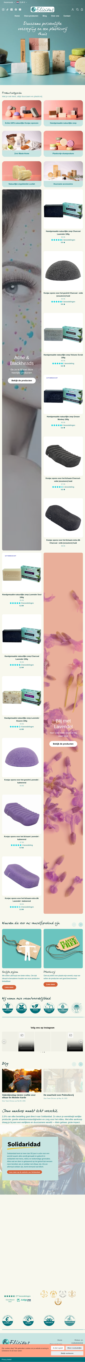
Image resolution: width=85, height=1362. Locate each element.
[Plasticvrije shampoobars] (63, 144)
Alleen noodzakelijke (74, 1348)
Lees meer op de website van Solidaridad (24, 1172)
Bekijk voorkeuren (67, 1353)
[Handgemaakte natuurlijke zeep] (63, 113)
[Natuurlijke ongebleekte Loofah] (21, 174)
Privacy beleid (6, 1359)
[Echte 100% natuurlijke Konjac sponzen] (21, 113)
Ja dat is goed (58, 1348)
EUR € (22, 2)
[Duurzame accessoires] (63, 174)
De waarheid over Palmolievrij (59, 1095)
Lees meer (9, 987)
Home (59, 1340)
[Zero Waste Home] (21, 144)
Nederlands (8, 2)
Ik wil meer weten (16, 1351)
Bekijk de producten (22, 380)
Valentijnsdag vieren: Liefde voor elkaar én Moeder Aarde (19, 1096)
